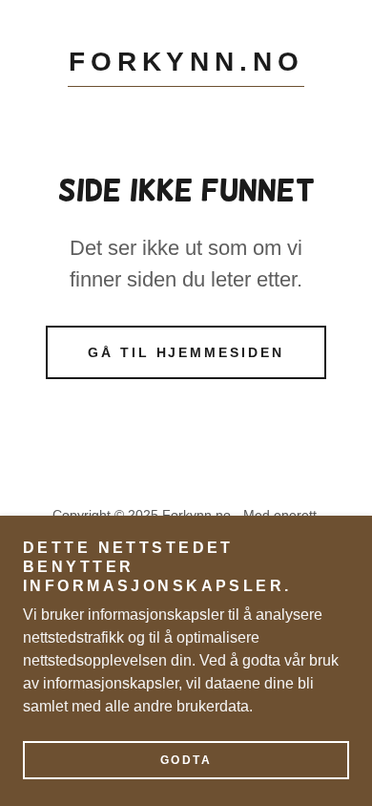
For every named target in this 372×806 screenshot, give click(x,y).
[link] (186, 66)
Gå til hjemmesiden (186, 352)
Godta (186, 760)
